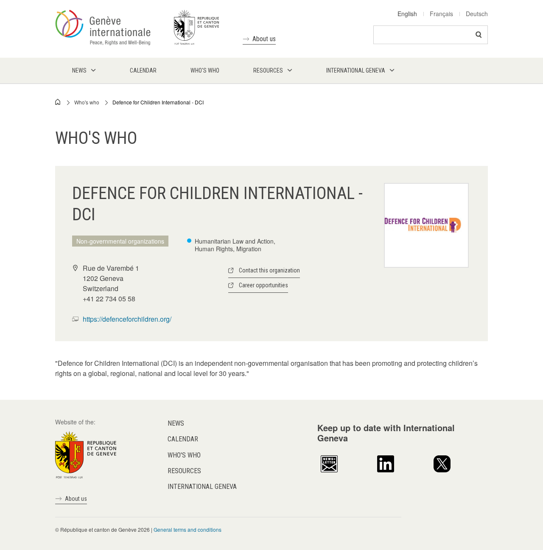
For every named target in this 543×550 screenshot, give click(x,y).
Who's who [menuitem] (204, 70)
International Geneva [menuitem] (355, 70)
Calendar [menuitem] (143, 70)
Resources (184, 471)
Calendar (183, 439)
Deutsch (477, 13)
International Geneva (202, 487)
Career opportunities (263, 285)
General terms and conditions (187, 529)
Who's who (86, 102)
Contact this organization (269, 270)
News (176, 423)
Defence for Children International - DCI (158, 102)
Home (58, 102)
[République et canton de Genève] (85, 454)
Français (441, 13)
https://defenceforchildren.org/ (127, 319)
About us (264, 39)
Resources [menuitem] (268, 70)
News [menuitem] (79, 70)
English (407, 13)
